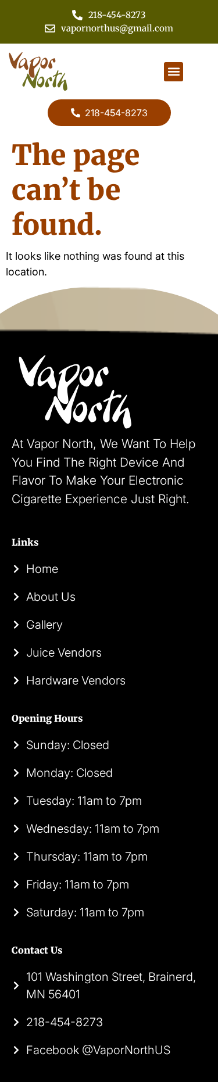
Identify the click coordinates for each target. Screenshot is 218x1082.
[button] (173, 71)
